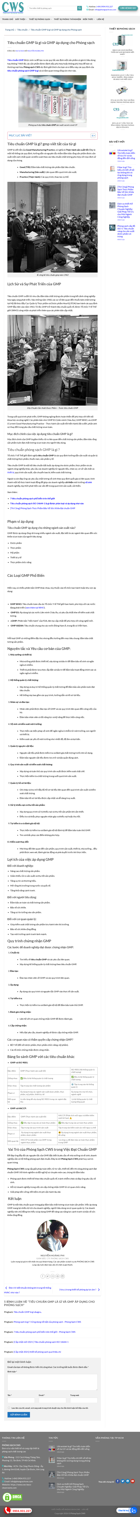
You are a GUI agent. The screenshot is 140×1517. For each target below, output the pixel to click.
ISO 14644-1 (39, 503)
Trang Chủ (7, 19)
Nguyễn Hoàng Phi (36, 51)
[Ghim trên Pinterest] (57, 1276)
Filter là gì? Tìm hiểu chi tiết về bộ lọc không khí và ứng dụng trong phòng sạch (125, 172)
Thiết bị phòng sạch (39, 19)
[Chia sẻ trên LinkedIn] (62, 1276)
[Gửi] (79, 8)
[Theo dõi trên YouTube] (132, 1481)
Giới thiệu (20, 19)
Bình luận (12, 1371)
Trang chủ (9, 29)
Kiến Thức (88, 19)
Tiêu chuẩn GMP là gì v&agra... (28, 1312)
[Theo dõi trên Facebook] (118, 1481)
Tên (10, 1395)
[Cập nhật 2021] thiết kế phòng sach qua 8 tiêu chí (37, 1351)
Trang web (74, 1395)
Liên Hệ (100, 19)
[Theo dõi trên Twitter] (122, 1481)
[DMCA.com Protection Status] (12, 1497)
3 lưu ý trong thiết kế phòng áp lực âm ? (78, 1289)
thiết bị (10, 472)
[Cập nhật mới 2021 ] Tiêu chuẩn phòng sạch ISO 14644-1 (41, 1342)
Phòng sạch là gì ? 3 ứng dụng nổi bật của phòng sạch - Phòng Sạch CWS (47, 1321)
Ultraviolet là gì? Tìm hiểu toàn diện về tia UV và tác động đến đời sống (126, 154)
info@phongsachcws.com (105, 10)
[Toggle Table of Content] (92, 135)
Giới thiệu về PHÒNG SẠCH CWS (66, 1509)
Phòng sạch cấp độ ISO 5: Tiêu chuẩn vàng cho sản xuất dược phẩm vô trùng (126, 231)
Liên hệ (85, 1509)
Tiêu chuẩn (22, 29)
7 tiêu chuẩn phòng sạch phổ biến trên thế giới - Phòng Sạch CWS (44, 1332)
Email (42, 1395)
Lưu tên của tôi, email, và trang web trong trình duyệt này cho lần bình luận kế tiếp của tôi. (50, 1408)
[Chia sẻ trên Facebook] (42, 1276)
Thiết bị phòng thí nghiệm (67, 19)
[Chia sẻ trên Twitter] (47, 1276)
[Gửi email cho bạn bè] (52, 1276)
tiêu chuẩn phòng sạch (22, 498)
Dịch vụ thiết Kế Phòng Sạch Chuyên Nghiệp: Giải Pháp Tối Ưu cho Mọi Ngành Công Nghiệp (125, 210)
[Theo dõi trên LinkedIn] (127, 1481)
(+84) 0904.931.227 (104, 6)
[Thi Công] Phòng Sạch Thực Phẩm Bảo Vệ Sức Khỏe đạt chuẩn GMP (42, 508)
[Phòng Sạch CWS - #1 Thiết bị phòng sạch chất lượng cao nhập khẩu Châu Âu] (13, 8)
